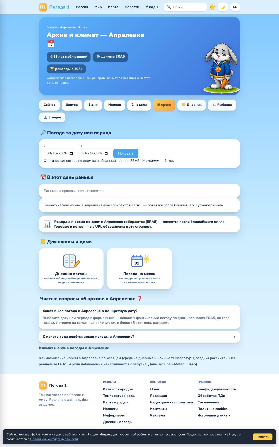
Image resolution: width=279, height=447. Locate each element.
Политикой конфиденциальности (54, 439)
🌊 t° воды (52, 117)
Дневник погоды (118, 422)
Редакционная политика (171, 402)
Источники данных (213, 415)
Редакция (158, 395)
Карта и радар (115, 402)
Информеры (114, 415)
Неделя (114, 104)
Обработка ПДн (211, 395)
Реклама (157, 415)
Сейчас (49, 104)
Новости (132, 7)
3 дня (93, 104)
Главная (52, 27)
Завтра (72, 104)
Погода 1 (55, 7)
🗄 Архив (164, 105)
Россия (82, 7)
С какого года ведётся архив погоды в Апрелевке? (88, 336)
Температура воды (119, 395)
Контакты (158, 408)
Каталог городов (118, 389)
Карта (113, 7)
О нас (155, 389)
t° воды (152, 7)
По (80, 145)
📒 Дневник (192, 104)
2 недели (139, 104)
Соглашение (208, 402)
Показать (126, 153)
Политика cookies (212, 408)
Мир (98, 7)
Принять (263, 436)
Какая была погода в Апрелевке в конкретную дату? (90, 311)
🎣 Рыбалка (222, 104)
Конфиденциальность (216, 389)
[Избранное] (212, 7)
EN (235, 7)
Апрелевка (68, 27)
